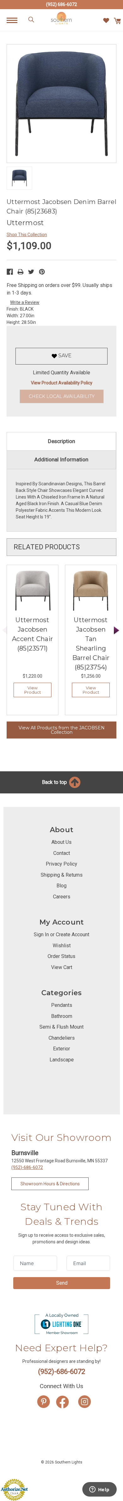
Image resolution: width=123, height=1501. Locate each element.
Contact (61, 853)
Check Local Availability (62, 396)
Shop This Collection (27, 234)
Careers (61, 897)
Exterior (61, 1049)
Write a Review (24, 302)
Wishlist (62, 946)
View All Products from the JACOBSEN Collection (62, 730)
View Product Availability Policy (61, 382)
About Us (61, 842)
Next (116, 630)
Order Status (61, 956)
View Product (32, 690)
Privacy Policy (61, 864)
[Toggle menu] (15, 20)
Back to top (55, 782)
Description (61, 441)
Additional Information (61, 459)
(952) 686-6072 (61, 4)
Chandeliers (62, 1038)
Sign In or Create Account (61, 934)
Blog (61, 886)
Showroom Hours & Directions (50, 1183)
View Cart (61, 967)
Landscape (62, 1060)
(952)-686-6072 (27, 1167)
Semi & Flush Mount (61, 1027)
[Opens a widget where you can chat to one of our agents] (99, 1490)
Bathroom (61, 1016)
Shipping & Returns (62, 875)
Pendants (61, 1005)
